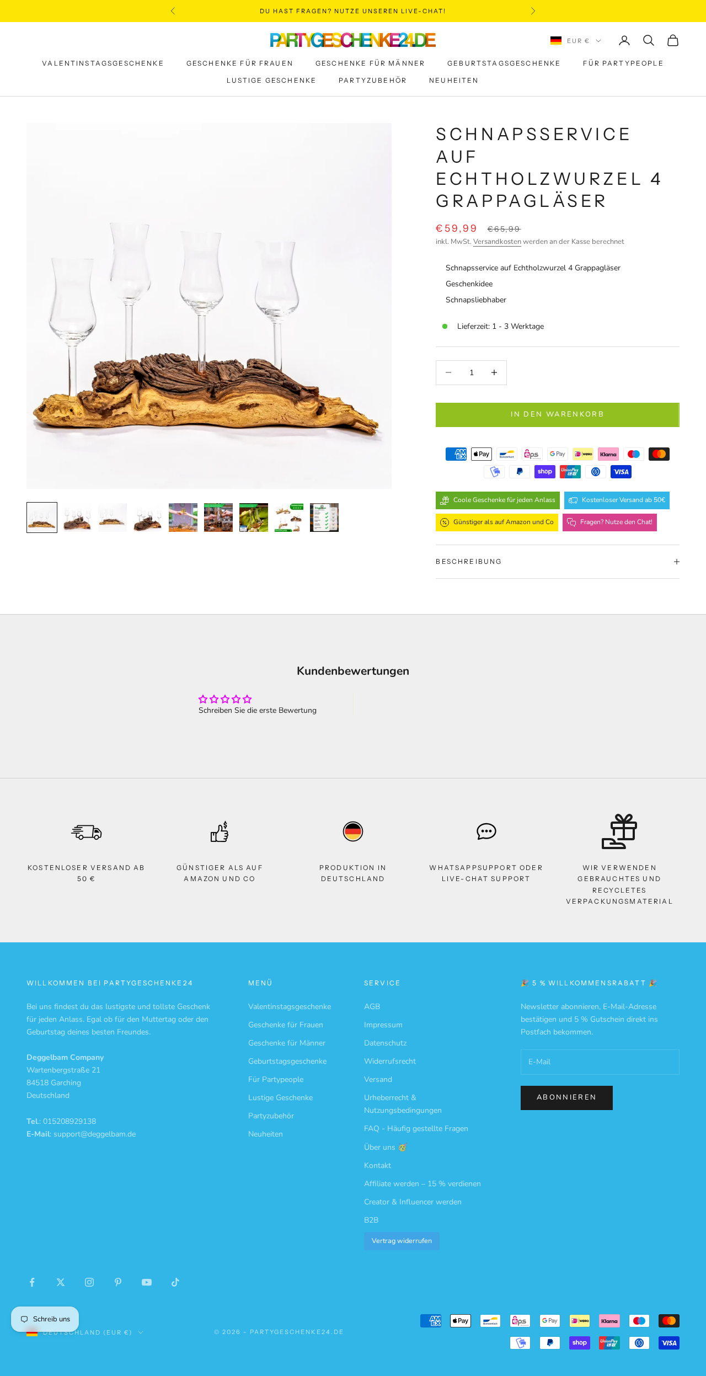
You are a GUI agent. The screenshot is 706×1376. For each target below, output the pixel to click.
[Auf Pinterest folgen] (118, 1282)
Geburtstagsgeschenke (504, 64)
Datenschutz (385, 1043)
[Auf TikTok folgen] (175, 1282)
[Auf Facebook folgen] (32, 1282)
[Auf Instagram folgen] (89, 1282)
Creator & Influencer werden (413, 1202)
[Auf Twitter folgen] (60, 1282)
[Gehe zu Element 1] (41, 517)
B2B (371, 1220)
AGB (372, 1006)
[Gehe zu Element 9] (324, 517)
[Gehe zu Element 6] (218, 517)
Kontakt (377, 1165)
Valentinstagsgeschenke (103, 64)
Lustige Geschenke (272, 80)
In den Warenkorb (557, 414)
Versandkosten (497, 242)
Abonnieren (567, 1097)
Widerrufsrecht (390, 1061)
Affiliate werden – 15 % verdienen (422, 1183)
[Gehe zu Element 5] (183, 517)
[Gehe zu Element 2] (77, 517)
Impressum (383, 1025)
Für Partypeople (623, 64)
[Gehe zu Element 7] (253, 517)
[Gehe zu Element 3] (112, 517)
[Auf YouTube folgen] (146, 1282)
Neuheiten (454, 80)
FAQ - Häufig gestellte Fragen (416, 1128)
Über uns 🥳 (385, 1147)
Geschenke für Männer (370, 64)
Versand (378, 1079)
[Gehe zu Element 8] (289, 517)
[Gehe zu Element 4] (147, 517)
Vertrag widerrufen (402, 1240)
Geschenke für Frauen (239, 64)
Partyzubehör (373, 80)
